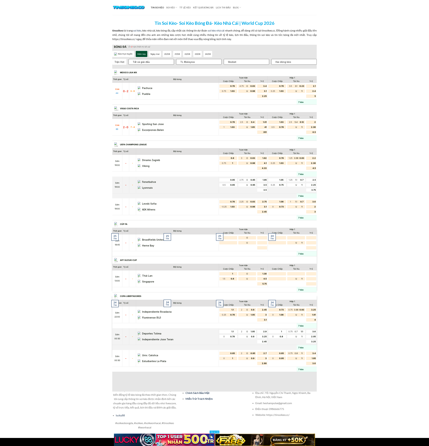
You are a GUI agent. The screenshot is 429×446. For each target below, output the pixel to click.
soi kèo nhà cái (216, 30)
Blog (236, 7)
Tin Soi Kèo (157, 7)
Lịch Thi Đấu (223, 7)
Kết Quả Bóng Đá (203, 7)
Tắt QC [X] (214, 432)
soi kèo (137, 30)
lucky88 (120, 415)
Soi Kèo (170, 7)
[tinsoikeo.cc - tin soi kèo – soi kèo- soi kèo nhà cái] (129, 7)
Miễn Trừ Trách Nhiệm (199, 398)
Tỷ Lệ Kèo (185, 7)
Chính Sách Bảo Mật (197, 392)
